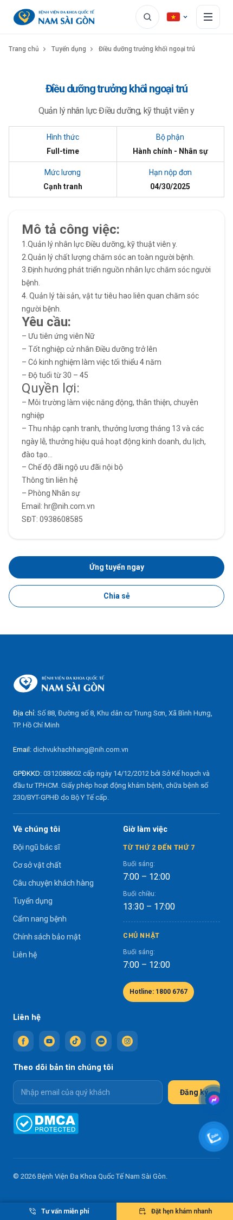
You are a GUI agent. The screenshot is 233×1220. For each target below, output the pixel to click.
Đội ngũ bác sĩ (36, 847)
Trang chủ (24, 49)
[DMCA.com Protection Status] (46, 1123)
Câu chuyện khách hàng (53, 883)
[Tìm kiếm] (147, 17)
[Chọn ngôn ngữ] (178, 17)
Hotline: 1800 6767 (158, 991)
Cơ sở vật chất (37, 865)
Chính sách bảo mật (47, 936)
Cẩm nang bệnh (40, 918)
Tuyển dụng (68, 49)
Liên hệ (25, 954)
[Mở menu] (208, 17)
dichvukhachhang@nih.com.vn (80, 749)
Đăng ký (194, 1092)
